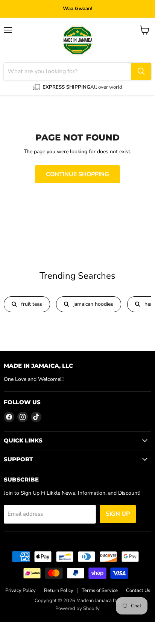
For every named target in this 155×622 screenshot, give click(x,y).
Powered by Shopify (77, 608)
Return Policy (58, 590)
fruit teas (31, 304)
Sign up (118, 514)
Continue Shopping (77, 174)
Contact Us (138, 590)
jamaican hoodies (93, 304)
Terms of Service (100, 590)
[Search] (141, 71)
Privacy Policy (20, 590)
